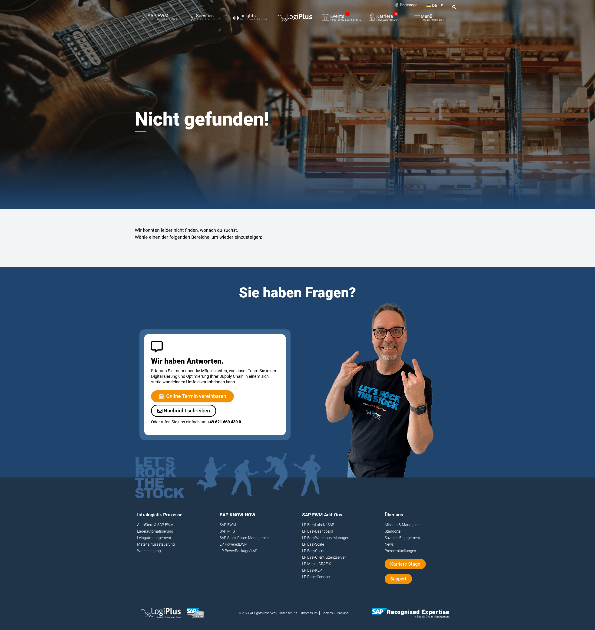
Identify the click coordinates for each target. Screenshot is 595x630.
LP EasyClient (313, 551)
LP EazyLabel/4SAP (318, 525)
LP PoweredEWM (234, 544)
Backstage (408, 5)
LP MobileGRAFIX (316, 564)
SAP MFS (227, 531)
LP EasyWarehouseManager (325, 538)
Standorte (392, 531)
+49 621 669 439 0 (224, 421)
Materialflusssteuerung (156, 544)
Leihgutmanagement (154, 538)
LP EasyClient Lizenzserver (324, 557)
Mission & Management (404, 525)
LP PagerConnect (316, 577)
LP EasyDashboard (317, 531)
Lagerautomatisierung (155, 531)
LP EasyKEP (312, 570)
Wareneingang (149, 551)
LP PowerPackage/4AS (238, 551)
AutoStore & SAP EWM (155, 525)
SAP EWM (228, 525)
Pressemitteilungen (400, 551)
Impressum (309, 613)
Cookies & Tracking (335, 613)
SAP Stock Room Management (245, 538)
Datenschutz (288, 613)
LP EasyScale (313, 544)
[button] (435, 5)
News (389, 544)
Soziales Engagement (402, 538)
